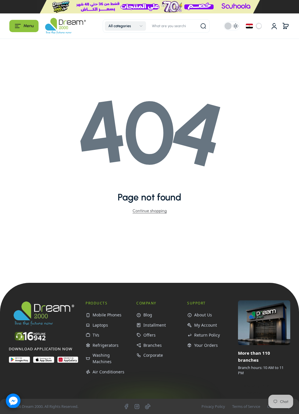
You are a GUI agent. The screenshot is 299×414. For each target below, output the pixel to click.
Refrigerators (106, 345)
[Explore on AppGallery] (68, 362)
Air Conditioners (108, 372)
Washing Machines (102, 358)
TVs (96, 335)
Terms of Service (246, 406)
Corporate (153, 355)
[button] (24, 26)
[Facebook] (126, 406)
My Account (205, 325)
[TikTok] (148, 406)
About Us (203, 315)
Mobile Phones (107, 315)
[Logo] (65, 26)
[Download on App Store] (43, 362)
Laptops (100, 325)
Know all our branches (256, 389)
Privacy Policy (213, 406)
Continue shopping (150, 210)
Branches (152, 345)
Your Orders (206, 345)
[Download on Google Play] (19, 362)
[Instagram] (137, 406)
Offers (149, 335)
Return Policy (207, 335)
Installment (154, 325)
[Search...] (203, 26)
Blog (147, 315)
